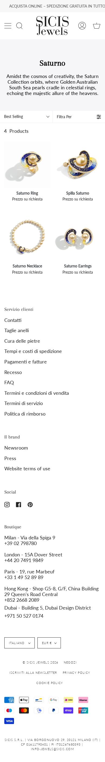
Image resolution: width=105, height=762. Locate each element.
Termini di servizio (23, 403)
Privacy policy (76, 672)
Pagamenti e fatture (25, 362)
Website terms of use (27, 468)
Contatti (13, 320)
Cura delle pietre (22, 341)
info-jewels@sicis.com (52, 749)
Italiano (17, 643)
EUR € (47, 643)
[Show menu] (8, 26)
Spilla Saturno (77, 193)
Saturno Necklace (27, 266)
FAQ (9, 382)
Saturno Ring (27, 193)
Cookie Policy (49, 683)
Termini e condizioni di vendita (36, 393)
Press (10, 458)
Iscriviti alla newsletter (33, 672)
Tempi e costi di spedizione (33, 351)
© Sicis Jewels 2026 (40, 662)
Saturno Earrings (78, 266)
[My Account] (82, 25)
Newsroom (16, 448)
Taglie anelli (16, 330)
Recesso (13, 372)
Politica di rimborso (25, 414)
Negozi (70, 662)
